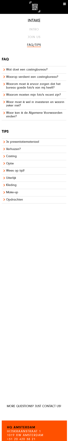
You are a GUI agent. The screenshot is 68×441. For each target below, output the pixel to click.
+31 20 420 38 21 (21, 439)
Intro (34, 29)
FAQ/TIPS (34, 45)
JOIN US (34, 37)
